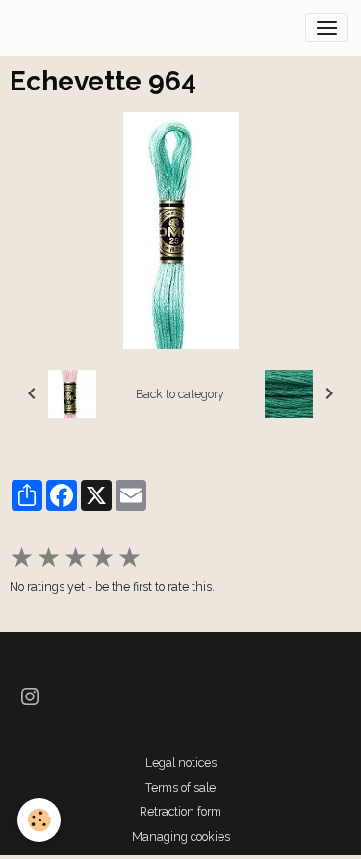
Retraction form (180, 811)
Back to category (180, 394)
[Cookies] (39, 820)
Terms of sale (180, 787)
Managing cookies (181, 836)
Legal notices (181, 762)
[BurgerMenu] (326, 27)
